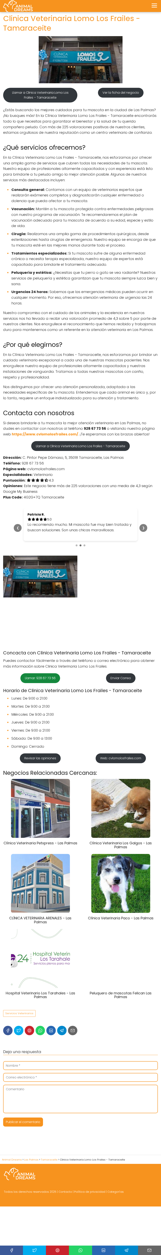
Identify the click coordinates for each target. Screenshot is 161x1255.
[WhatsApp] (40, 1030)
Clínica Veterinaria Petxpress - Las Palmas (40, 843)
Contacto (65, 1192)
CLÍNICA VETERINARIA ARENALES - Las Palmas (40, 920)
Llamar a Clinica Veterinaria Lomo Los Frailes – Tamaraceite (40, 95)
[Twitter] (18, 1030)
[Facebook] (8, 1030)
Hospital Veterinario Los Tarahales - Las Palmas (40, 995)
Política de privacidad (89, 1192)
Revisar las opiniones (40, 758)
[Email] (72, 1030)
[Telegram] (62, 1030)
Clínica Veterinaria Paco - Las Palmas (121, 918)
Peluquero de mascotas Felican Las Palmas (121, 995)
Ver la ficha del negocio (120, 92)
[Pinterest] (29, 1030)
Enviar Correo (121, 678)
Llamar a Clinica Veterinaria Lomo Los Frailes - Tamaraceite (80, 446)
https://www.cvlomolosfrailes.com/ (45, 434)
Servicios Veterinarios (19, 1013)
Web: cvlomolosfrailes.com (120, 758)
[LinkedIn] (51, 1030)
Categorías (115, 1192)
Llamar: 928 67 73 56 (40, 678)
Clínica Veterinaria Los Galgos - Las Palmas (121, 845)
